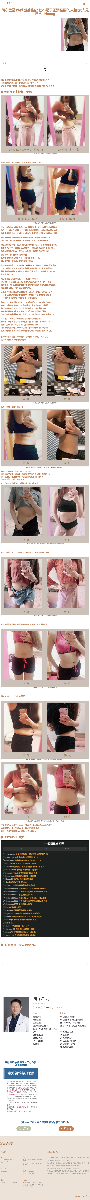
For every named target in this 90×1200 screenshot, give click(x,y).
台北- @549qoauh (6, 1162)
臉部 (28, 1107)
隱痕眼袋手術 (18, 1111)
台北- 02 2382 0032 (28, 1173)
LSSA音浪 (22, 1090)
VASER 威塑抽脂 (12, 1090)
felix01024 (4, 1171)
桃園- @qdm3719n (6, 1159)
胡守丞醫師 (26, 265)
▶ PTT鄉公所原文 (12, 837)
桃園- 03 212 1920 (28, 1171)
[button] (84, 4)
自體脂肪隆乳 (21, 1107)
